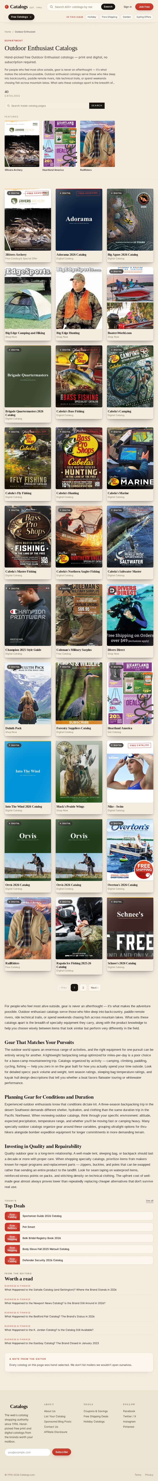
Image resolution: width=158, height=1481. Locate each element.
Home (8, 31)
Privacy (149, 1474)
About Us (49, 1411)
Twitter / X (129, 1416)
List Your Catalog (54, 1416)
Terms (138, 1474)
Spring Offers (144, 16)
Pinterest (128, 1426)
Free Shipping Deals (96, 1416)
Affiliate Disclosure (55, 1431)
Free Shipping (109, 16)
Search (108, 6)
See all (149, 1200)
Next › (94, 987)
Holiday (92, 16)
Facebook (129, 1411)
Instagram (129, 1421)
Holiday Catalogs (94, 1421)
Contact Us (51, 1426)
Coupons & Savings (96, 1411)
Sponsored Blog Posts (57, 1421)
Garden (127, 16)
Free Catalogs (19, 16)
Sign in (128, 6)
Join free (144, 6)
